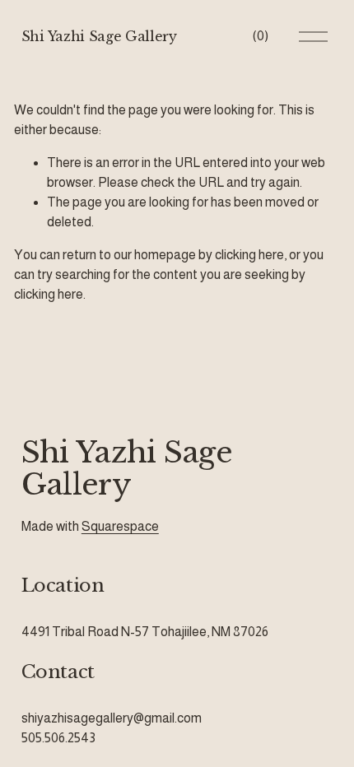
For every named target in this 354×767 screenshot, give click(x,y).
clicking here (249, 255)
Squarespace (120, 526)
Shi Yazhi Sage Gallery (99, 36)
